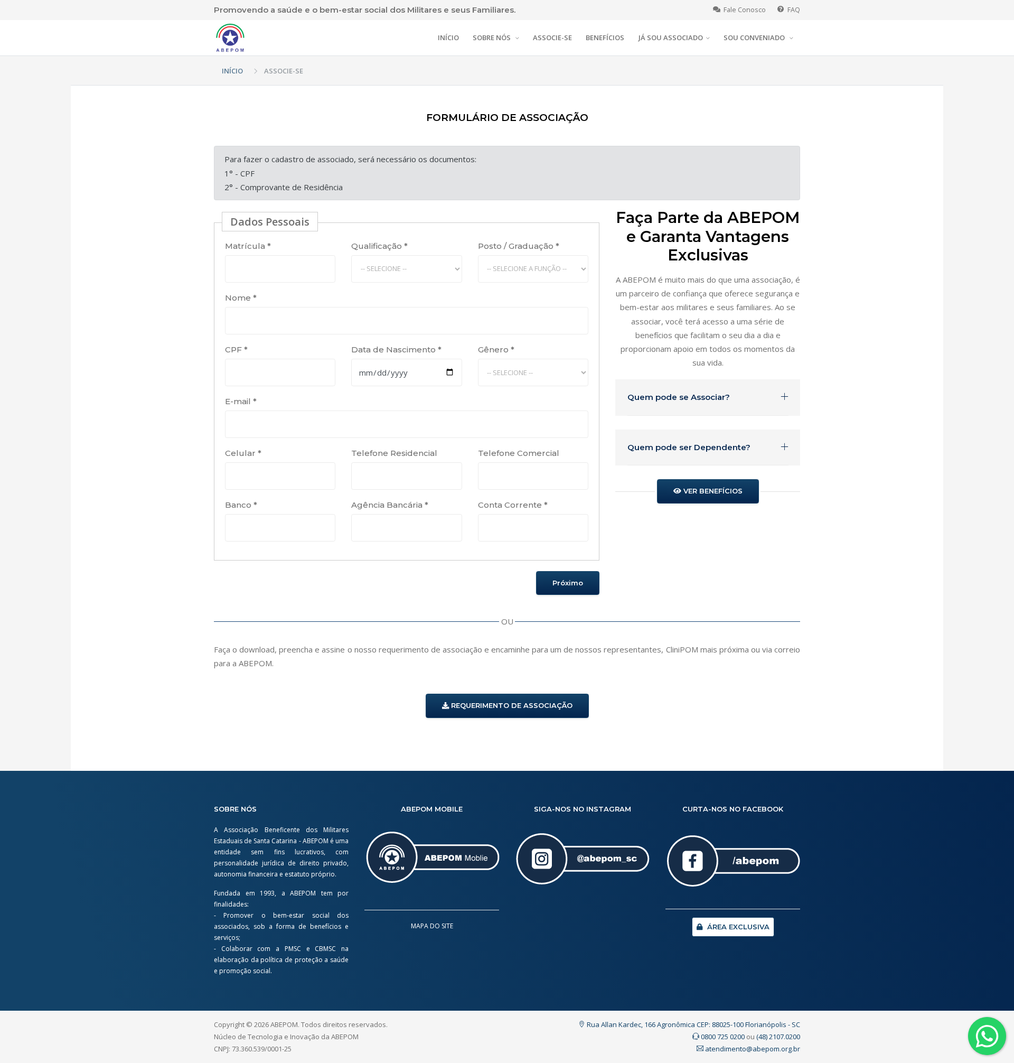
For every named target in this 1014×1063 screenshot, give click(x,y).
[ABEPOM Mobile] (431, 862)
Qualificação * (379, 246)
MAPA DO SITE (432, 925)
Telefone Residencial (394, 453)
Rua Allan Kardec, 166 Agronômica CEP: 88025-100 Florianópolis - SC (692, 1024)
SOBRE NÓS (492, 37)
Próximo (567, 583)
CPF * (236, 349)
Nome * (241, 298)
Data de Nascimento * (396, 349)
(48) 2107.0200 (778, 1036)
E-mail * (241, 401)
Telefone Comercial (518, 453)
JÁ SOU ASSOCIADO (671, 37)
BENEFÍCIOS (605, 37)
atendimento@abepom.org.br (751, 1048)
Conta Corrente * (513, 505)
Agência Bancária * (389, 505)
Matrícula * (248, 246)
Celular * (243, 453)
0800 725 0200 (722, 1036)
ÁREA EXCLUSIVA (737, 926)
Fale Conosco (743, 9)
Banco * (241, 505)
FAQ (792, 9)
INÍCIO (448, 37)
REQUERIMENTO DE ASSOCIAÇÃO (510, 705)
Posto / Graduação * (518, 246)
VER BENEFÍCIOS (712, 491)
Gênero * (496, 349)
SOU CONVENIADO (755, 37)
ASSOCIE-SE (552, 37)
